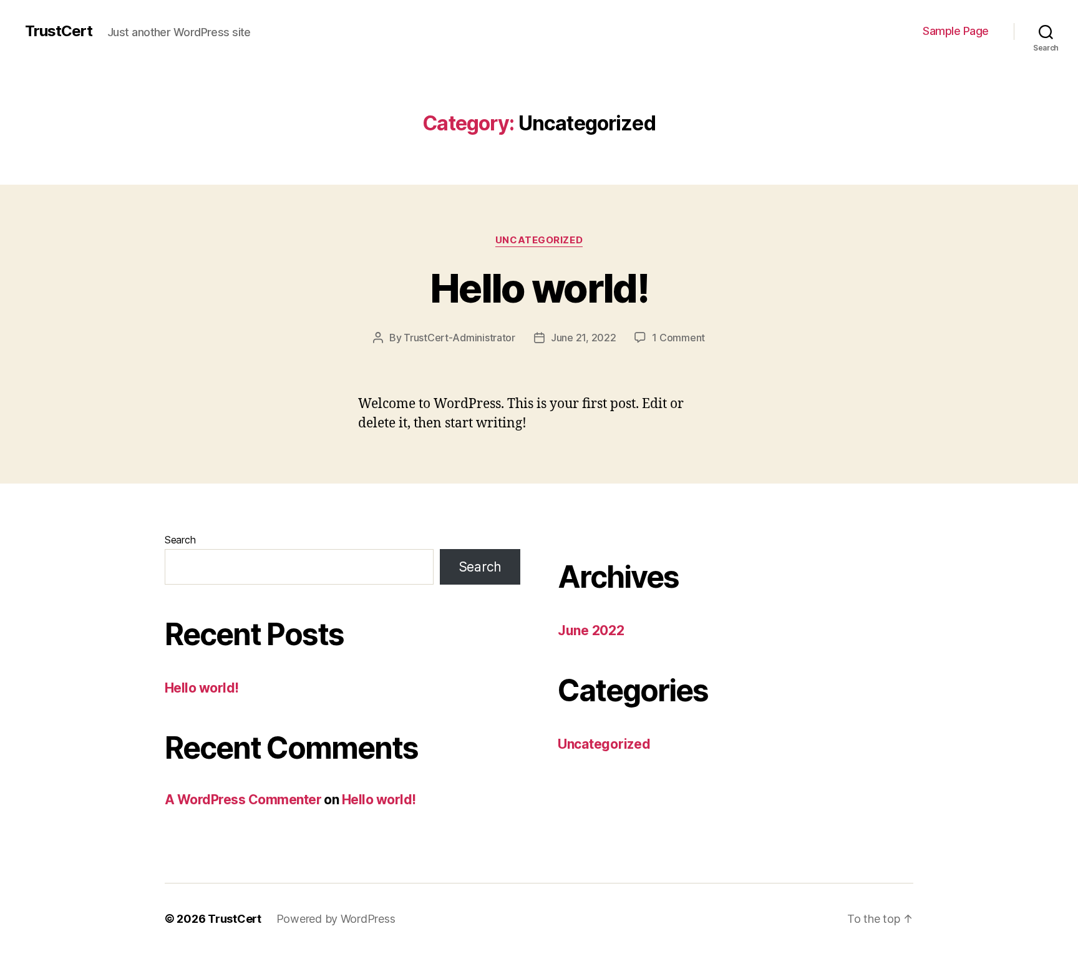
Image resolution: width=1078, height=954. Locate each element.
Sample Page (956, 30)
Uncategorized (539, 240)
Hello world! (539, 288)
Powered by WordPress (336, 918)
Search (180, 539)
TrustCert (58, 31)
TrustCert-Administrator (459, 337)
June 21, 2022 (583, 337)
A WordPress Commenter (243, 799)
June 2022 (591, 630)
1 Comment (678, 337)
